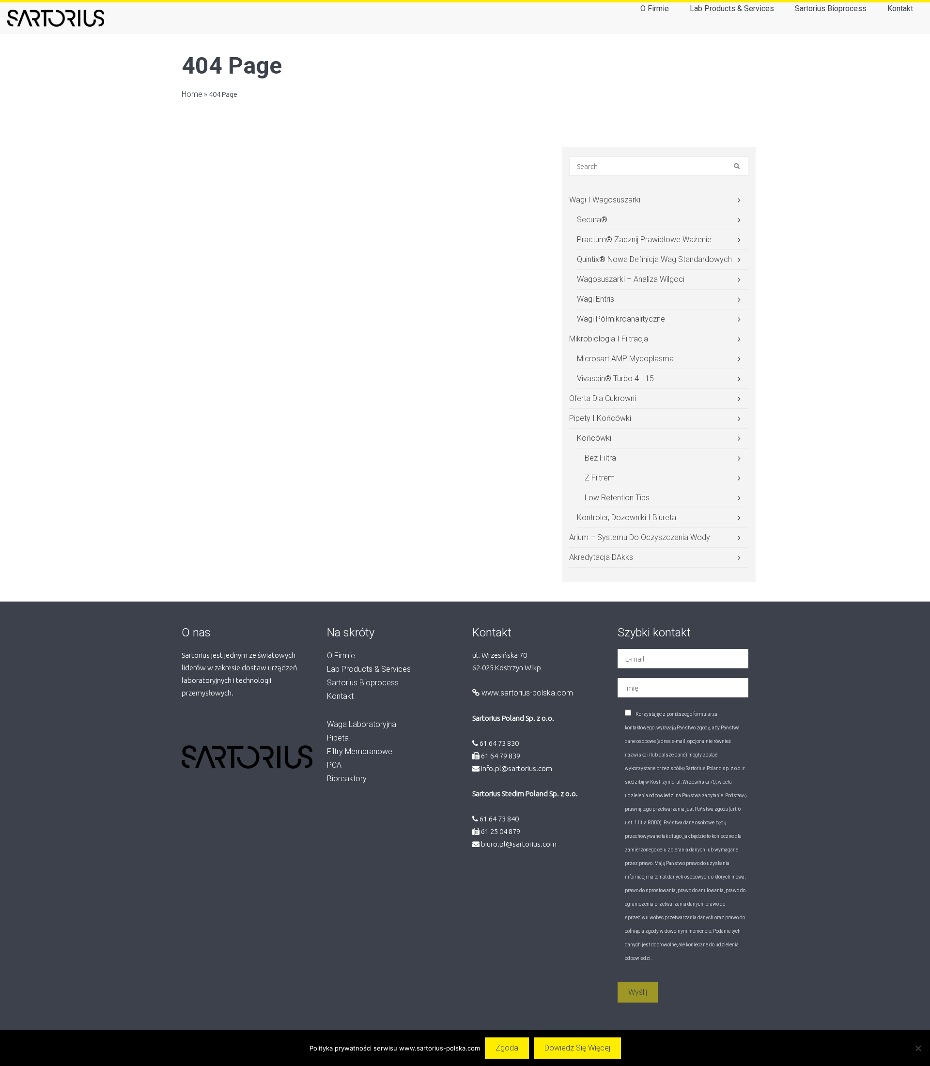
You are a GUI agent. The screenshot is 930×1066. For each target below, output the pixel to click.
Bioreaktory (347, 778)
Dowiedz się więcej (577, 1047)
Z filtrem (600, 477)
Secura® (592, 219)
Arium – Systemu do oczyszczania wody (639, 537)
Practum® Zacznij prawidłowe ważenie (644, 239)
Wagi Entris (595, 299)
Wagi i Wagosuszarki (604, 199)
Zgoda (507, 1047)
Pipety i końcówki (600, 418)
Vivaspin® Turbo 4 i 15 (615, 378)
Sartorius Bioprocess (831, 8)
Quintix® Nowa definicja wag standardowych (654, 259)
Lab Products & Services (732, 8)
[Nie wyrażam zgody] (918, 1048)
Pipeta (338, 737)
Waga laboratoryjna (361, 724)
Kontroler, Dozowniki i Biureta (626, 517)
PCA (334, 765)
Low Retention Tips (617, 497)
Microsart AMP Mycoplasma (625, 358)
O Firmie (654, 8)
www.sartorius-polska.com (526, 692)
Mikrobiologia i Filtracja (608, 338)
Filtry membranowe (359, 751)
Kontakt (900, 8)
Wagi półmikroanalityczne (621, 319)
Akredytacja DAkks (601, 557)
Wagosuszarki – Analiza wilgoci (630, 279)
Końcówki (594, 438)
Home (192, 94)
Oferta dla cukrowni (602, 398)
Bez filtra (600, 458)
